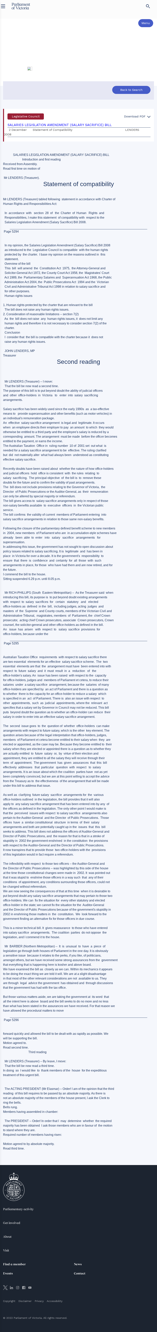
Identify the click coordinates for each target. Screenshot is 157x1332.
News (78, 1264)
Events (8, 1273)
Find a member (14, 1264)
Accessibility (54, 1301)
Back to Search (131, 90)
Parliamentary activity (18, 1209)
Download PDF (135, 116)
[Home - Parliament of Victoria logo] (21, 6)
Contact (79, 1273)
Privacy (39, 1301)
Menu (145, 23)
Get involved (11, 1223)
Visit (6, 1250)
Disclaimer (25, 1301)
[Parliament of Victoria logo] (14, 1187)
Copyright (9, 1301)
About (7, 1237)
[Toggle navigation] (3, 6)
